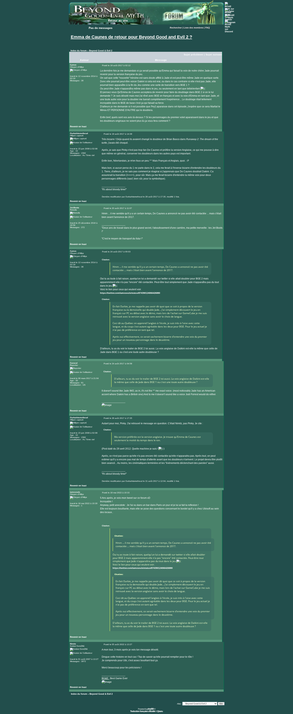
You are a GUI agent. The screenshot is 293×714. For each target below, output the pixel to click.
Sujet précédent (193, 54)
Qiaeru (160, 711)
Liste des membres (194, 27)
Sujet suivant (214, 54)
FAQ (207, 27)
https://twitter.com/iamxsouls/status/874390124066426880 (130, 293)
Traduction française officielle (142, 711)
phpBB (150, 709)
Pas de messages (100, 27)
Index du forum (79, 50)
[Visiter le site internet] (109, 202)
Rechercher (176, 27)
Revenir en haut (78, 126)
